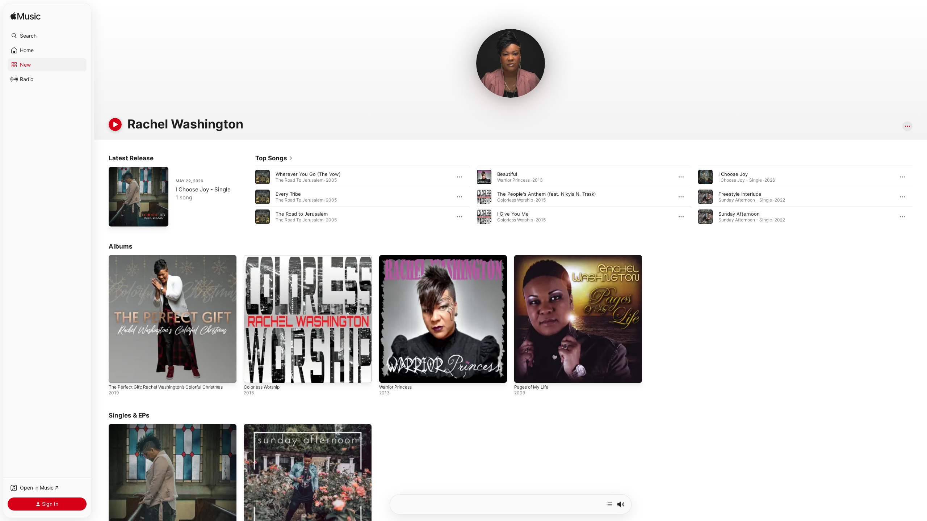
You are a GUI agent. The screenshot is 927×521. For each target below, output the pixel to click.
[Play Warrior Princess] (388, 373)
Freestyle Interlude (740, 194)
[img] (26, 16)
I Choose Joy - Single (203, 189)
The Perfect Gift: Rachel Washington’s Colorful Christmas (161, 261)
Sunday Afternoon (739, 214)
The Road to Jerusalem (302, 214)
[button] (47, 36)
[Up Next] (609, 504)
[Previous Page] (248, 196)
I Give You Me (513, 214)
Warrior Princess (397, 258)
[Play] (115, 124)
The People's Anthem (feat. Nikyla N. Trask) (546, 194)
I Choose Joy (733, 174)
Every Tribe (288, 194)
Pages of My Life (533, 258)
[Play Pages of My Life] (523, 373)
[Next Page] (920, 196)
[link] (274, 158)
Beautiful (507, 174)
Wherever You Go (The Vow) (308, 174)
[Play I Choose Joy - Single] (117, 217)
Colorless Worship (264, 258)
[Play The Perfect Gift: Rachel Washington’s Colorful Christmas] (117, 373)
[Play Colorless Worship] (252, 373)
